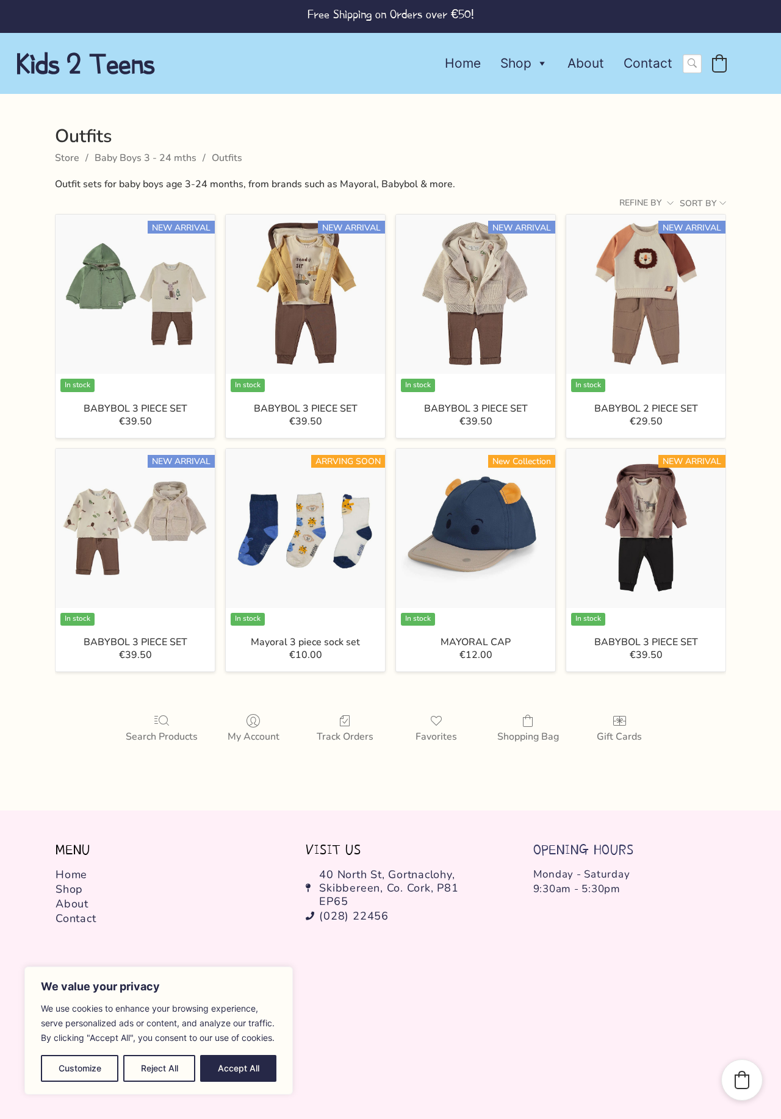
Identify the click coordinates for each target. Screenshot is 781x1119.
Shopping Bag (528, 736)
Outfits (227, 158)
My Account (253, 736)
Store (67, 158)
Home (463, 63)
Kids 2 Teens (85, 63)
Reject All (159, 1068)
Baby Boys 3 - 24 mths (145, 158)
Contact (648, 63)
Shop (515, 63)
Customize (80, 1068)
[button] (719, 63)
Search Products (162, 736)
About (585, 63)
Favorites (436, 736)
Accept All (238, 1068)
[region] (158, 1031)
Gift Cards (619, 736)
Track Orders (345, 736)
